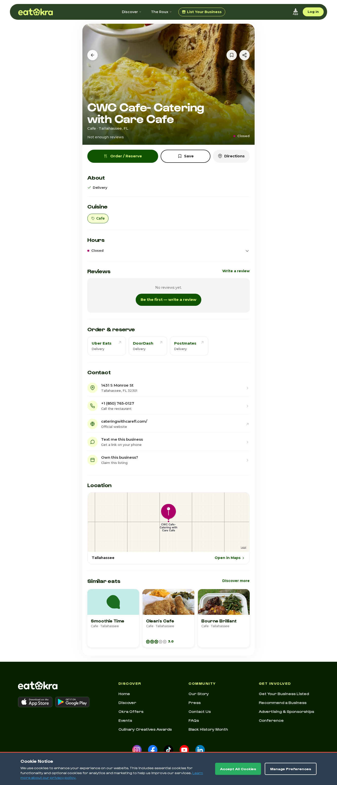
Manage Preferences (290, 769)
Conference (271, 720)
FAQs (193, 720)
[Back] (92, 55)
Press (194, 702)
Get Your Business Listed (284, 693)
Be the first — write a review (168, 299)
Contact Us (199, 711)
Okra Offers (130, 711)
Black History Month (208, 729)
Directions (234, 156)
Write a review (236, 271)
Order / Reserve (126, 156)
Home (124, 693)
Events (125, 720)
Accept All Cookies (238, 769)
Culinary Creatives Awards (145, 729)
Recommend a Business (282, 702)
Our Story (198, 693)
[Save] (231, 55)
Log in (313, 12)
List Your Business (204, 12)
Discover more (236, 580)
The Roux (159, 12)
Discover (130, 12)
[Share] (244, 55)
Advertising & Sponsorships (286, 711)
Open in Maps (228, 558)
